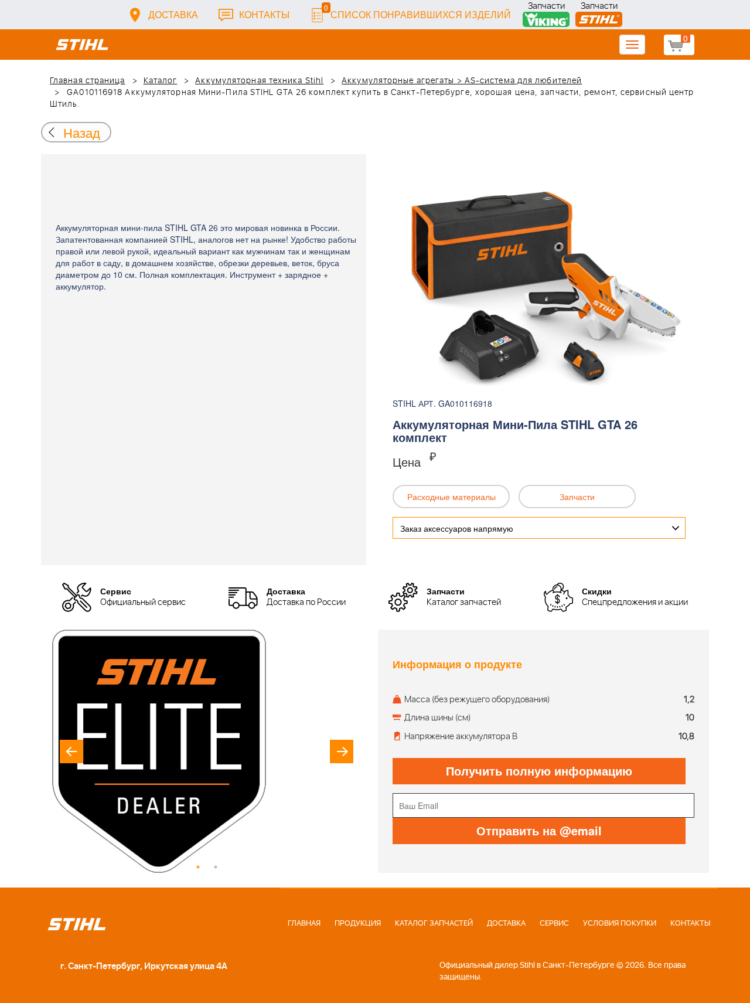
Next (341, 751)
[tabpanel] (206, 751)
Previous (71, 751)
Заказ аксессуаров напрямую (456, 528)
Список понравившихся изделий (417, 11)
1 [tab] (198, 867)
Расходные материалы (451, 496)
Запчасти (546, 7)
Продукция (358, 923)
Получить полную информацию (539, 770)
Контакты (264, 14)
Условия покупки (619, 923)
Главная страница (87, 81)
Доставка (173, 14)
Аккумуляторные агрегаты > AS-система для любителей (462, 81)
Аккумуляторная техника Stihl (259, 81)
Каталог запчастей (434, 923)
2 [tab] (215, 867)
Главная (304, 923)
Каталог (161, 81)
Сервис (554, 923)
